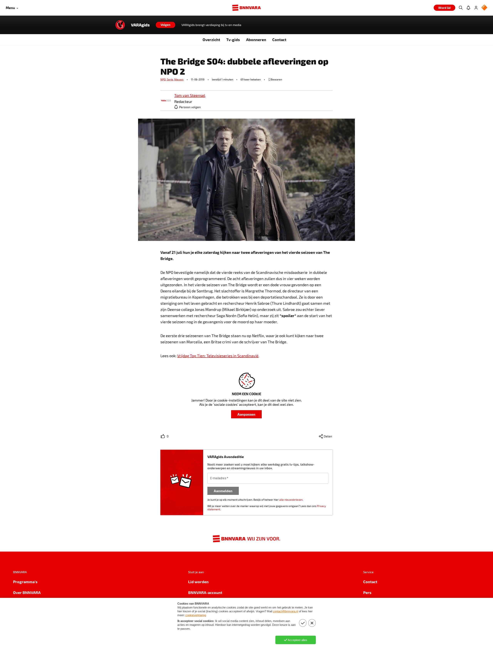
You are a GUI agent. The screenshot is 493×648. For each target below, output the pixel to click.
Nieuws (179, 79)
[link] (165, 100)
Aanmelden (223, 491)
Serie (170, 79)
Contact (279, 39)
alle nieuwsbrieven (291, 499)
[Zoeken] (460, 7)
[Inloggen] (476, 7)
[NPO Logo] (484, 8)
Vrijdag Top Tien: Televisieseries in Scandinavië (217, 355)
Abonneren (256, 39)
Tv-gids (233, 39)
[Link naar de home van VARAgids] (120, 25)
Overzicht (211, 39)
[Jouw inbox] (468, 7)
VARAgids (140, 25)
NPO (163, 79)
